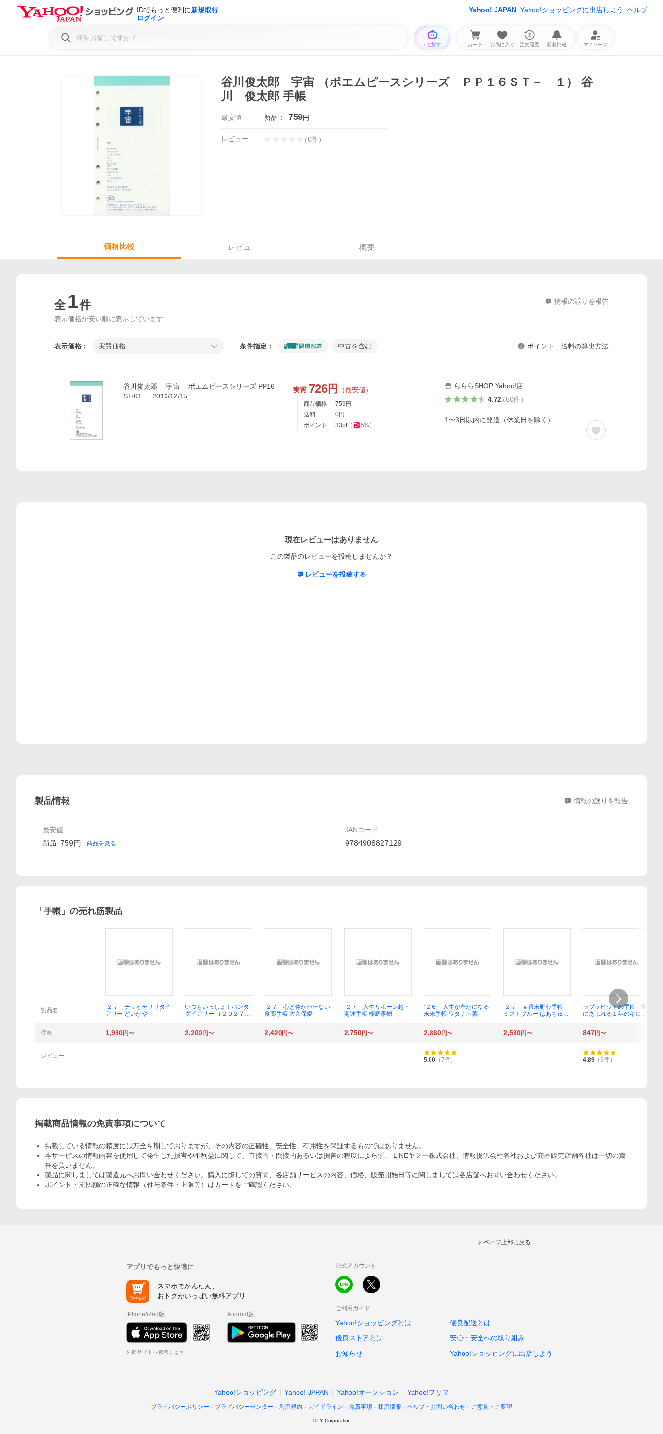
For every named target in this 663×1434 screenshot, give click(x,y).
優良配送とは (470, 1323)
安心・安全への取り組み (487, 1338)
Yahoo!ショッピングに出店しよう (571, 10)
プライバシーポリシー (180, 1406)
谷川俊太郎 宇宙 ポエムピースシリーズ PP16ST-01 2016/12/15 (199, 391)
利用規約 (290, 1406)
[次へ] (618, 998)
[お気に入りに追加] (596, 430)
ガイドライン (325, 1406)
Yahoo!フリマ (428, 1392)
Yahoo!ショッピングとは (373, 1323)
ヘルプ (637, 10)
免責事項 (360, 1406)
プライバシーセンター (244, 1406)
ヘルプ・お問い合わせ (436, 1406)
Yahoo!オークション (368, 1392)
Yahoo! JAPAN (492, 10)
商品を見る (101, 843)
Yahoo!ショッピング (245, 1392)
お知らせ (349, 1353)
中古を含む (355, 346)
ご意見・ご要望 (491, 1406)
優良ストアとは (359, 1338)
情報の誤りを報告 (601, 801)
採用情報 (389, 1406)
